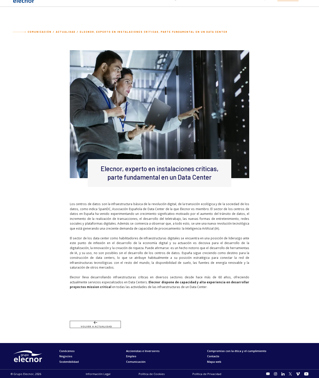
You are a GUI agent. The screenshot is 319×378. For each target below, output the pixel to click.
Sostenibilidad (69, 362)
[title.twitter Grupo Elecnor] (290, 374)
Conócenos (67, 351)
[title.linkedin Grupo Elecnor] (283, 374)
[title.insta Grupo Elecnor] (275, 374)
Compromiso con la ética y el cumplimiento (236, 351)
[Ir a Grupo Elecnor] (23, 3)
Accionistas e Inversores (143, 351)
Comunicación (40, 31)
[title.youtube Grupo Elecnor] (306, 374)
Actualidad (66, 31)
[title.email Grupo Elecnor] (268, 374)
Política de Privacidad (206, 374)
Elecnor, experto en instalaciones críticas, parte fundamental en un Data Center (154, 31)
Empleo (131, 356)
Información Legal (98, 374)
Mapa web (214, 362)
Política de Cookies (151, 374)
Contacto (213, 356)
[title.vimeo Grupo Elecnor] (298, 374)
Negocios (65, 356)
